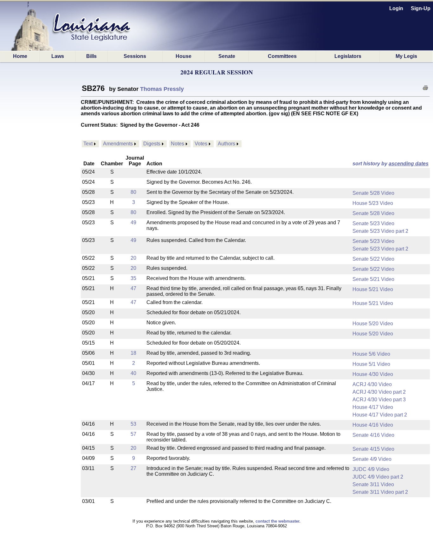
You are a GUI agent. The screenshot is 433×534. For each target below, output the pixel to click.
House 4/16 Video (372, 425)
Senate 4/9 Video (371, 459)
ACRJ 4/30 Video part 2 (379, 392)
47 (133, 288)
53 (133, 424)
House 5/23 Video (372, 203)
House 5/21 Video (372, 289)
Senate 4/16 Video (373, 435)
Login (396, 8)
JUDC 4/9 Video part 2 (377, 477)
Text (88, 143)
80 (133, 192)
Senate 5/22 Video (373, 259)
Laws (57, 56)
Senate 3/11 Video (373, 484)
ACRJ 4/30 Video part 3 (379, 399)
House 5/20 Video (372, 323)
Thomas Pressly (162, 89)
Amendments (118, 143)
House (183, 56)
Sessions (135, 56)
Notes (177, 143)
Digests (151, 143)
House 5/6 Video (371, 354)
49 (133, 222)
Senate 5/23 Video (373, 223)
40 (133, 373)
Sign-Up (420, 8)
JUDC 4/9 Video (370, 469)
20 (133, 258)
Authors (226, 143)
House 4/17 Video (372, 407)
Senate (226, 56)
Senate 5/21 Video (373, 279)
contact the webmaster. (278, 521)
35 (133, 278)
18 (133, 353)
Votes (201, 143)
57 (133, 434)
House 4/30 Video (372, 374)
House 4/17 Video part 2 (379, 414)
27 (133, 468)
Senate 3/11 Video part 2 (380, 492)
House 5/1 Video (371, 364)
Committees (282, 56)
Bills (91, 56)
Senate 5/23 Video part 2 (380, 231)
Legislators (347, 56)
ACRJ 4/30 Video (372, 384)
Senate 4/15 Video (373, 449)
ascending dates (409, 163)
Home (20, 56)
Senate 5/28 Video (373, 193)
